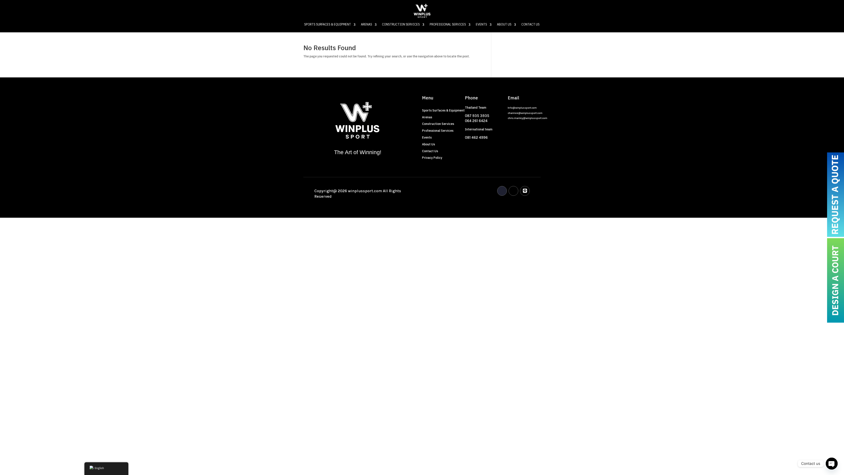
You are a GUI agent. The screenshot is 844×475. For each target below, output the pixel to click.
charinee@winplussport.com (525, 113)
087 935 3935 (477, 115)
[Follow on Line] (525, 191)
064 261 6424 (476, 121)
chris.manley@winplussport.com (527, 118)
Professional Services (448, 25)
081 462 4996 (476, 137)
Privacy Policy (432, 157)
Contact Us (530, 25)
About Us (504, 25)
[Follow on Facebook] (502, 191)
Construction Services (401, 25)
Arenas (366, 25)
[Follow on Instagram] (513, 191)
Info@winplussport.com (522, 107)
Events (481, 25)
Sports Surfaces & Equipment (327, 25)
